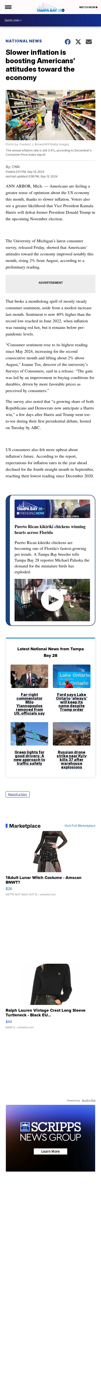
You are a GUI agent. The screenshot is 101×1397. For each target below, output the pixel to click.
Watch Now (87, 7)
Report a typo (17, 794)
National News (24, 41)
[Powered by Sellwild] (88, 1100)
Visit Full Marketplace (80, 825)
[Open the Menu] (8, 7)
